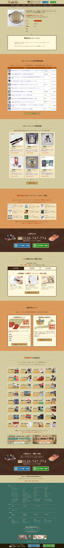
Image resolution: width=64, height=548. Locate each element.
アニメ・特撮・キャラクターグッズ (38, 487)
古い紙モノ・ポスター (48, 493)
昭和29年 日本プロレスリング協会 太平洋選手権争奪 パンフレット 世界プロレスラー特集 (27, 70)
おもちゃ (13, 487)
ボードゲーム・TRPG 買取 (48, 500)
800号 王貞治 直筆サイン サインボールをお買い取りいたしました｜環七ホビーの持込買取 (32, 174)
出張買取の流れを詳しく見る (32, 292)
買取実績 (23, 5)
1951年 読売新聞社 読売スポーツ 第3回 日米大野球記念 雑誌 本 (22, 74)
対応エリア (40, 5)
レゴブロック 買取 (14, 500)
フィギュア (24, 487)
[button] (30, 179)
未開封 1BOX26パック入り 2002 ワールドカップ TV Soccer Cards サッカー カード (26, 88)
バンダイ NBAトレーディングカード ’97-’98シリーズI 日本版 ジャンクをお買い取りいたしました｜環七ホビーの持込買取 (16, 174)
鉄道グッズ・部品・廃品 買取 (27, 500)
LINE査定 (13, 515)
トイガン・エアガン (14, 492)
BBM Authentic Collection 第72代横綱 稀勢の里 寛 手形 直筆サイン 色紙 (24, 98)
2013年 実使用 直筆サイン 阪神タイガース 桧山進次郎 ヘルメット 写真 (23, 81)
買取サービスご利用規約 (48, 520)
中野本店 (35, 519)
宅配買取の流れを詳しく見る (45, 339)
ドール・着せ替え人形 (15, 488)
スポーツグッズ (38, 20)
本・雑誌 (35, 493)
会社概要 (24, 519)
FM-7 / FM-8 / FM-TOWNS (15, 499)
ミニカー (24, 488)
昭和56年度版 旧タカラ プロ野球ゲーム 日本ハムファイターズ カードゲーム (24, 84)
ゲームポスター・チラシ (37, 491)
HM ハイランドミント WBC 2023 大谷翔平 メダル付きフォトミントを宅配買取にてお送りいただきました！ (32, 151)
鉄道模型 (46, 488)
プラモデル (35, 488)
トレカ (45, 491)
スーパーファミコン (14, 491)
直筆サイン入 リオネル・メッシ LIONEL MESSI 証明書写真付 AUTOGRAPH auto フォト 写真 (27, 78)
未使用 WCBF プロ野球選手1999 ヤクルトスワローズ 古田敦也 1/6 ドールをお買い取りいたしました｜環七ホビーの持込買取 (47, 174)
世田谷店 (13, 520)
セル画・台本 (46, 487)
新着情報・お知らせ (14, 510)
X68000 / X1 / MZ (25, 499)
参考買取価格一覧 (13, 7)
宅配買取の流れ (36, 514)
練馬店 (45, 519)
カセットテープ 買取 (14, 498)
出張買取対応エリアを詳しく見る (19, 344)
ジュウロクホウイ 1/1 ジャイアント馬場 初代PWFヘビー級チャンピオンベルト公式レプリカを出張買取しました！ (16, 150)
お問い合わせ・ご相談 (37, 520)
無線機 (45, 492)
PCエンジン (24, 491)
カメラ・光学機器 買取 (37, 500)
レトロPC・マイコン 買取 (37, 498)
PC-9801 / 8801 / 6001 (37, 499)
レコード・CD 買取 (25, 493)
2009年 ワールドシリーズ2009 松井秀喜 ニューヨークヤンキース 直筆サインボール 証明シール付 (27, 105)
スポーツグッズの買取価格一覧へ (32, 113)
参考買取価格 (29, 5)
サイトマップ (13, 523)
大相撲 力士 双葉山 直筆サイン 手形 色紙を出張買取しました (47, 150)
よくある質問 (24, 515)
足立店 (24, 520)
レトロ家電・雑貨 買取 (48, 499)
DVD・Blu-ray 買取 (14, 493)
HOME (13, 5)
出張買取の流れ (25, 514)
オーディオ (24, 492)
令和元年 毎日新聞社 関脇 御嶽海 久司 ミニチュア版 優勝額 (21, 91)
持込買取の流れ (47, 514)
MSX (45, 498)
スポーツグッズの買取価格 (20, 7)
